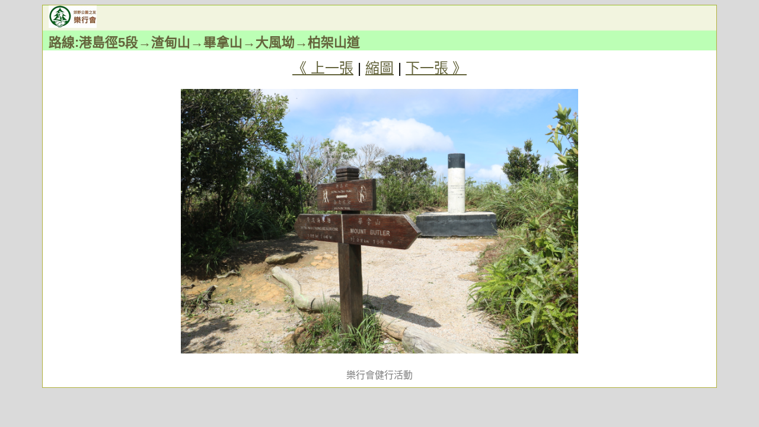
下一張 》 (436, 68)
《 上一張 (322, 68)
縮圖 (379, 68)
